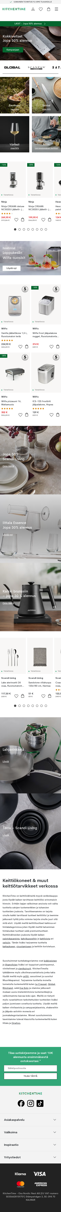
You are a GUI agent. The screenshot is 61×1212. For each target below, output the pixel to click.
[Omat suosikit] (41, 9)
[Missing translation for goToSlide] (19, 229)
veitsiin (6, 943)
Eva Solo (24, 988)
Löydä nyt (12, 268)
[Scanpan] (36, 67)
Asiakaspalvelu (14, 1119)
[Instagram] (30, 1103)
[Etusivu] (14, 9)
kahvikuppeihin (29, 939)
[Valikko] (56, 9)
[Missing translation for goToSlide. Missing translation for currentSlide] (15, 229)
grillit (26, 976)
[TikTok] (40, 1103)
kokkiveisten (50, 961)
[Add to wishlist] (16, 220)
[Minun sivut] (33, 9)
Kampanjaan (13, 50)
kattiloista (45, 939)
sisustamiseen (23, 946)
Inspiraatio (11, 1144)
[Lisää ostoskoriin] (23, 219)
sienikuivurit (24, 969)
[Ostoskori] (49, 9)
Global (51, 984)
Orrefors (16, 1023)
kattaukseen (9, 946)
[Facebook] (21, 1103)
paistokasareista (11, 939)
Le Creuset (41, 984)
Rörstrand (8, 988)
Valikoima (10, 1132)
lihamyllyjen (11, 965)
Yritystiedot (12, 1157)
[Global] (12, 67)
